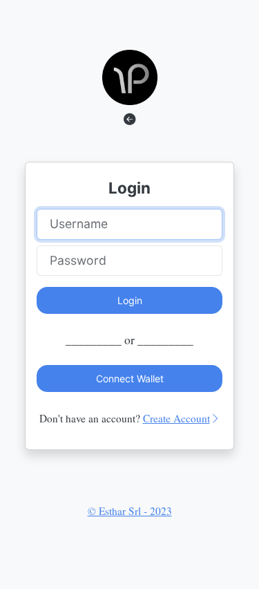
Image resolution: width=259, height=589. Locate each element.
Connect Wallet (130, 378)
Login (129, 300)
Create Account (176, 418)
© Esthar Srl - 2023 (130, 511)
